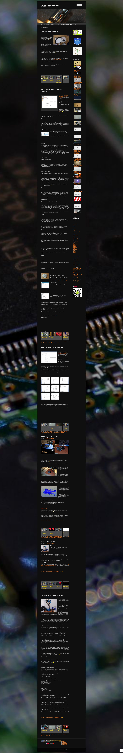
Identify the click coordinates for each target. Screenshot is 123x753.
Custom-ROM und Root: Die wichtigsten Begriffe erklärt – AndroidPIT (78, 202)
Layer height (63, 341)
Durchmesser (67, 340)
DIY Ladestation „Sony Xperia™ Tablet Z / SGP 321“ (77, 101)
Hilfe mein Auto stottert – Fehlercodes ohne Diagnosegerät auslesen (77, 159)
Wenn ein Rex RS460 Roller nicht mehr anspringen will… (78, 113)
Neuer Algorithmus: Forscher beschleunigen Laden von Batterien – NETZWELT (78, 190)
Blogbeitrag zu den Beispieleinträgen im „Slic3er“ (63, 96)
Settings (46, 342)
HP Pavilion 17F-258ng (76, 231)
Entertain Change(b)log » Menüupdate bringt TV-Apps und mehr (78, 133)
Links (54, 84)
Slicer (50, 342)
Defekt (67, 84)
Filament (46, 341)
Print (41, 342)
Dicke (61, 340)
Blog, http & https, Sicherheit (65, 24)
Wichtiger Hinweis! (46, 24)
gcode (49, 537)
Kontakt (79, 24)
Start (42, 24)
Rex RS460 (74, 246)
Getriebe (52, 537)
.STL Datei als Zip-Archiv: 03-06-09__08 (61, 280)
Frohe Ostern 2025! (75, 281)
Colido (64, 84)
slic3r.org (60, 111)
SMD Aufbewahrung (77, 139)
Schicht (44, 342)
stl (59, 537)
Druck (44, 537)
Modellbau (56, 536)
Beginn (57, 734)
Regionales (74, 245)
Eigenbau (47, 537)
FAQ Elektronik (75, 258)
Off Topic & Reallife (76, 237)
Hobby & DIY (75, 230)
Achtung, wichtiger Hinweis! (77, 256)
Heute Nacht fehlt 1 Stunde (77, 273)
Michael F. (51, 32)
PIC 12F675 (74, 240)
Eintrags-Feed (64, 742)
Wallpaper (74, 251)
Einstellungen (43, 341)
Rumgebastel (60, 536)
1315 (61, 84)
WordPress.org (64, 744)
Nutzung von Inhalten (73, 24)
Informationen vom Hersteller (45, 659)
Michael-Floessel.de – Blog (50, 5)
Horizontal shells (55, 341)
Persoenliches (75, 239)
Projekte (74, 242)
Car (42, 537)
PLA (46, 735)
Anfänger (54, 734)
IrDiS (54, 536)
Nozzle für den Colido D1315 (49, 31)
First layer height (50, 341)
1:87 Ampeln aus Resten (77, 65)
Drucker (63, 340)
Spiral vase (52, 342)
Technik (74, 248)
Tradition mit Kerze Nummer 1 (77, 279)
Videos (74, 250)
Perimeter (66, 341)
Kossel (51, 432)
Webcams (74, 252)
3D (61, 590)
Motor (56, 537)
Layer (60, 341)
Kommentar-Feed (64, 743)
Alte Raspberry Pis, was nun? (77, 274)
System (61, 537)
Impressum (52, 24)
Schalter (58, 537)
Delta (66, 431)
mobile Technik (75, 235)
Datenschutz (57, 24)
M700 (54, 537)
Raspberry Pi (75, 244)
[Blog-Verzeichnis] (47, 743)
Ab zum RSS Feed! (75, 255)
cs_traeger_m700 (44, 508)
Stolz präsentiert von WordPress (63, 749)
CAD (58, 734)
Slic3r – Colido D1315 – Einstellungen (52, 347)
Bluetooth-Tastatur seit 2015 (77, 268)
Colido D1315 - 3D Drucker (49, 84)
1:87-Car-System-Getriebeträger (50, 437)
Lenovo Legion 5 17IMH (76, 233)
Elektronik (74, 229)
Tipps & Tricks (75, 249)
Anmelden (63, 741)
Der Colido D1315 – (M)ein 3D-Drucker (52, 595)
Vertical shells (57, 342)
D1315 (64, 431)
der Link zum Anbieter (57, 59)
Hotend (58, 341)
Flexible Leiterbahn (76, 107)
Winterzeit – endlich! (76, 280)
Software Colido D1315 (48, 542)
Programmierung (75, 241)
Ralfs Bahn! (74, 243)
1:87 (68, 536)
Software (50, 735)
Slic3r (48, 342)
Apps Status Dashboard (77, 196)
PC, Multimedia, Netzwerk (76, 238)
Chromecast (76, 208)
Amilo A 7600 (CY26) (76, 257)
